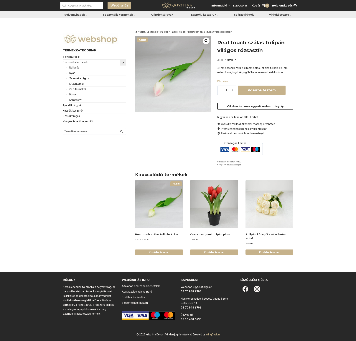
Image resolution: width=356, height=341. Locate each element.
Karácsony (75, 99)
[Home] (136, 32)
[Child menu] (123, 63)
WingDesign (213, 334)
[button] (206, 40)
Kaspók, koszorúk (73, 110)
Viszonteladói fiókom (135, 302)
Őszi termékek (77, 89)
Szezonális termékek (75, 62)
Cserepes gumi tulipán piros (210, 234)
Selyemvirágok (71, 56)
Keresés (122, 132)
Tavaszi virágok (234, 165)
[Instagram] (257, 289)
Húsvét (73, 94)
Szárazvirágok (244, 14)
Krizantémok (76, 83)
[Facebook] (245, 289)
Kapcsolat (240, 5)
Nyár (72, 72)
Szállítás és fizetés (133, 297)
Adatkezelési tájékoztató (137, 291)
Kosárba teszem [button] (159, 252)
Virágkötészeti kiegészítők (78, 121)
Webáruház (119, 5)
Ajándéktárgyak (72, 105)
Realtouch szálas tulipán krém (156, 234)
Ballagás (74, 67)
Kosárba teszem (262, 90)
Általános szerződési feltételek (141, 286)
